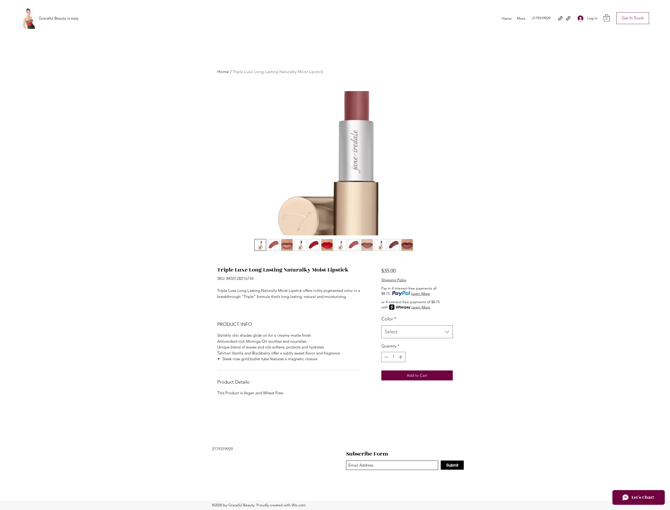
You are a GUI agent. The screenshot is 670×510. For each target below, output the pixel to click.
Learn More (420, 293)
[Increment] (401, 357)
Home (223, 71)
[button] (607, 18)
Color (388, 319)
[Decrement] (385, 357)
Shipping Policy (393, 280)
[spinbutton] (393, 357)
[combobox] (417, 332)
